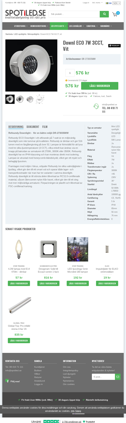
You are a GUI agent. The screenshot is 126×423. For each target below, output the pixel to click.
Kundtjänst (39, 367)
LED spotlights (57, 26)
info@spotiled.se (109, 104)
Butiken (37, 370)
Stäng (78, 411)
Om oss (67, 367)
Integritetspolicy (70, 370)
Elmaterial (91, 26)
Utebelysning (19, 26)
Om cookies (69, 384)
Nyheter (67, 377)
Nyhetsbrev (68, 381)
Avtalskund (39, 381)
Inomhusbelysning (38, 26)
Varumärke (105, 26)
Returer (38, 377)
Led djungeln (69, 374)
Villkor (37, 374)
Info (73, 411)
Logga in (86, 3)
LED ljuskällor (75, 26)
